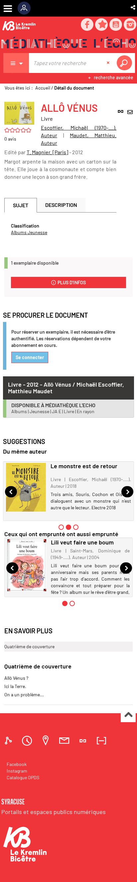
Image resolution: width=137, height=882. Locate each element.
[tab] (9, 740)
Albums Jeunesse (29, 232)
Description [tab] (61, 205)
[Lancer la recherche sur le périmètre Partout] (125, 63)
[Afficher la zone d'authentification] (26, 8)
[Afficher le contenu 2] (72, 603)
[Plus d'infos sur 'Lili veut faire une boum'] (27, 565)
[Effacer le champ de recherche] (109, 63)
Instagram (17, 771)
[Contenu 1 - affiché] (65, 603)
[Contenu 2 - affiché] (68, 527)
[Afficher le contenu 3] (75, 527)
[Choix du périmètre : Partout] (16, 63)
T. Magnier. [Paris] (47, 152)
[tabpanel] (60, 229)
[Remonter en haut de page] (128, 715)
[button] (133, 7)
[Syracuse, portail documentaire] (68, 43)
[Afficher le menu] (7, 8)
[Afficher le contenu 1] (61, 527)
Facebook (17, 764)
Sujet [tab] (20, 205)
